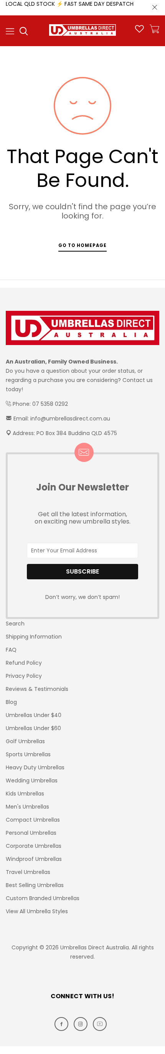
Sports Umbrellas (28, 754)
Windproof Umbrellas (34, 859)
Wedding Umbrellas (32, 780)
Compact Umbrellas (33, 820)
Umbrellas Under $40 (33, 715)
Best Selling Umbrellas (35, 885)
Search (15, 623)
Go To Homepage (82, 245)
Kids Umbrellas (25, 793)
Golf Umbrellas (25, 741)
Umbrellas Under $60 (33, 728)
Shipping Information (34, 636)
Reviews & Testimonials (37, 689)
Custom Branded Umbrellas (42, 898)
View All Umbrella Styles (37, 911)
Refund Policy (24, 663)
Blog (11, 702)
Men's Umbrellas (27, 807)
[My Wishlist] (139, 31)
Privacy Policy (24, 676)
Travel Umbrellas (28, 872)
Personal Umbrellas (31, 833)
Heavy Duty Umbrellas (35, 767)
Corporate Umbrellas (33, 846)
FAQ (11, 650)
